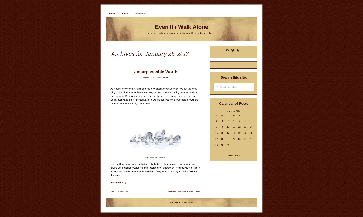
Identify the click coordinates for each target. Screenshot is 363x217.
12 (239, 127)
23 (222, 139)
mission (197, 191)
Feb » (237, 155)
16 (222, 133)
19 (239, 133)
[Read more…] (118, 182)
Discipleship (183, 191)
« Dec (230, 155)
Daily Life (124, 191)
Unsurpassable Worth (155, 71)
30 (222, 145)
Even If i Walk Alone (181, 27)
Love (191, 191)
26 (239, 139)
